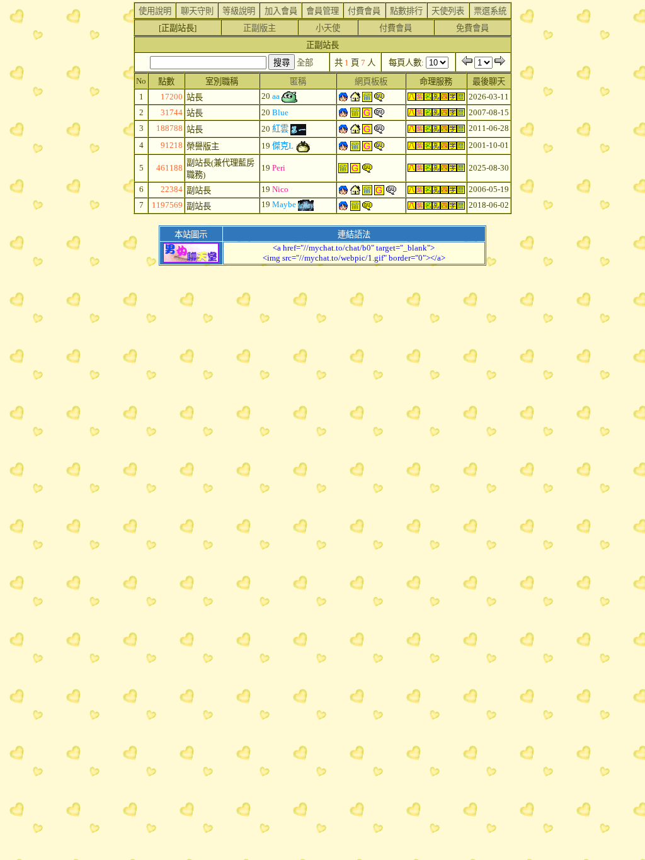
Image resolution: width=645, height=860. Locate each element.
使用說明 (155, 11)
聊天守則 (197, 11)
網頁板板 (371, 81)
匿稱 (298, 81)
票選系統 (490, 11)
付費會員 (364, 11)
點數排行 (406, 11)
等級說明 (238, 11)
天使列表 (447, 11)
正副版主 (259, 28)
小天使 (328, 28)
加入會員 (281, 11)
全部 (305, 62)
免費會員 (472, 28)
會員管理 (322, 11)
